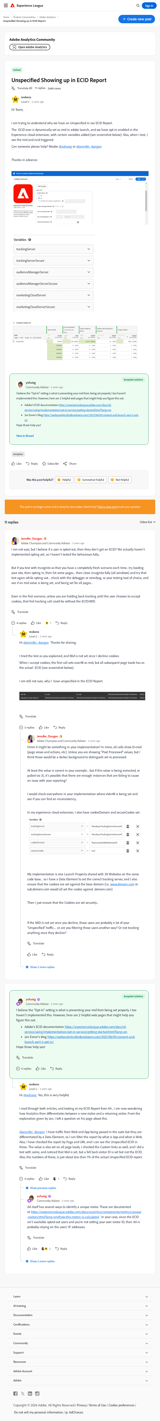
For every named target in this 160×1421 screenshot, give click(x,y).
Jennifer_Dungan (31, 538)
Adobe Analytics (47, 17)
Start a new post (107, 507)
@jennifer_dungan (89, 146)
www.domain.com (122, 884)
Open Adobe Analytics (32, 47)
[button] (136, 19)
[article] (79, 581)
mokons (26, 97)
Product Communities (24, 17)
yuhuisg (31, 382)
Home (6, 17)
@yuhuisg (65, 146)
